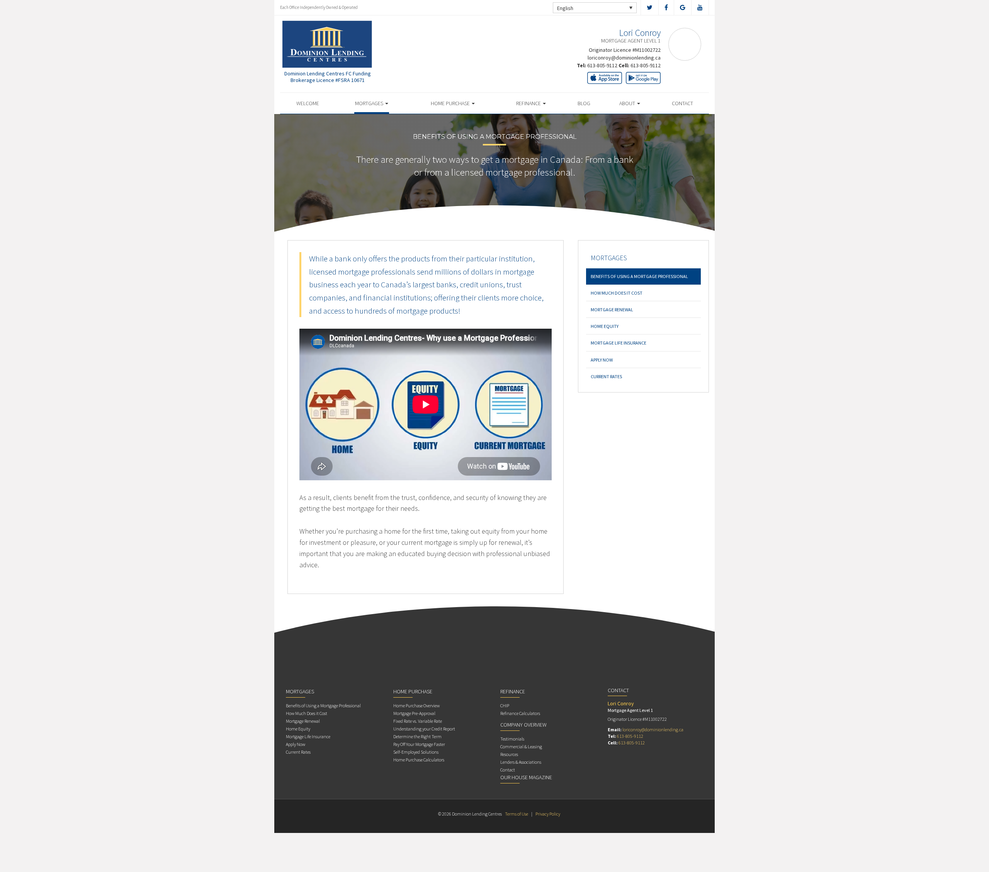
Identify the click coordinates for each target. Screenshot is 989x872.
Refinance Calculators (520, 713)
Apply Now (602, 360)
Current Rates (606, 376)
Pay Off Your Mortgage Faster (419, 744)
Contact (682, 103)
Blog (584, 103)
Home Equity (605, 326)
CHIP (504, 705)
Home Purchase (451, 103)
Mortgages (369, 103)
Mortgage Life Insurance (618, 343)
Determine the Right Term (417, 736)
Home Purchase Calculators (418, 760)
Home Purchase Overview (416, 705)
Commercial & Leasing (521, 746)
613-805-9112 (602, 65)
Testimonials (512, 739)
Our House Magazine (526, 777)
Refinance (529, 103)
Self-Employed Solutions (415, 752)
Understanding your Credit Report (424, 729)
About (627, 103)
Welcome (307, 103)
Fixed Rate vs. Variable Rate (417, 721)
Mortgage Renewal (612, 309)
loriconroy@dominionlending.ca (624, 57)
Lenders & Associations (520, 762)
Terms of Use (516, 814)
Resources (509, 754)
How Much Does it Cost (616, 293)
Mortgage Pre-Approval (414, 713)
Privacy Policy (547, 814)
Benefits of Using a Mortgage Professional (639, 276)
